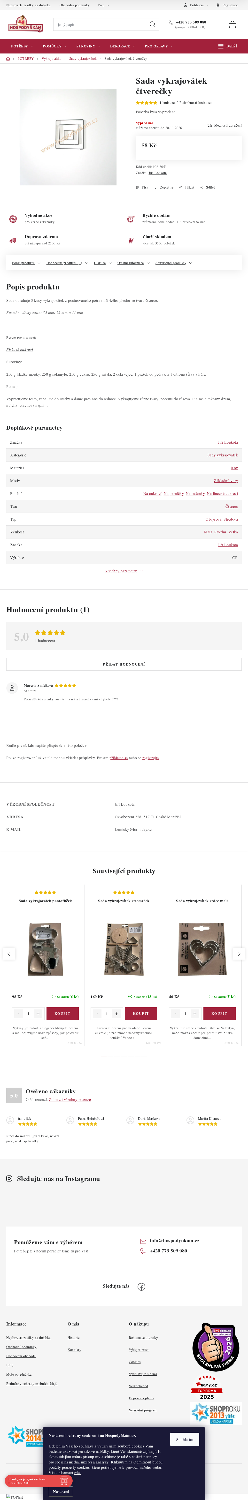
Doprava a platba (141, 1398)
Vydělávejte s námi (143, 1373)
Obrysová (213, 519)
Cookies (135, 1361)
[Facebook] (141, 1287)
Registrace (230, 5)
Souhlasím (184, 1439)
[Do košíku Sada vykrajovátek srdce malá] (219, 1013)
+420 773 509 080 (190, 22)
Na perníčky (174, 493)
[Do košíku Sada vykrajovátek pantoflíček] (62, 1013)
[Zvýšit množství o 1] (38, 1013)
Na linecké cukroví (222, 493)
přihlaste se (118, 757)
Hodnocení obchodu (21, 1356)
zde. (77, 1472)
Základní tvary (226, 480)
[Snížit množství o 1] (18, 1013)
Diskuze (100, 262)
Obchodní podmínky (75, 5)
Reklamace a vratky (143, 1337)
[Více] (228, 46)
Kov (234, 467)
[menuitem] (22, 46)
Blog (9, 1365)
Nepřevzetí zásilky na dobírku (28, 5)
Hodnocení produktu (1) (64, 262)
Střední (220, 531)
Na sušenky (195, 493)
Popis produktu (23, 262)
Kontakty (74, 1349)
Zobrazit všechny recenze (70, 1099)
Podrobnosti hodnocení (196, 102)
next (239, 954)
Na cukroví (152, 493)
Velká (233, 531)
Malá (208, 531)
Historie (73, 1337)
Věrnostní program (143, 1410)
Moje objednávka (19, 1374)
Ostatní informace (130, 262)
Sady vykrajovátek (223, 454)
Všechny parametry (121, 570)
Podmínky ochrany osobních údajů (32, 1383)
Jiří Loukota (158, 172)
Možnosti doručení (228, 125)
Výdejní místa (139, 1349)
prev (9, 954)
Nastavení (61, 1491)
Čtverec (231, 506)
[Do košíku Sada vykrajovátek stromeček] (141, 1013)
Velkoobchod (138, 1386)
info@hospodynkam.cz (175, 1240)
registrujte (150, 757)
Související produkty (170, 262)
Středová (231, 519)
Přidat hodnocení (124, 664)
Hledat (152, 24)
